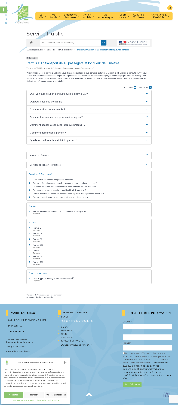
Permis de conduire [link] (65, 50)
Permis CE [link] (37, 233)
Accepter (13, 395)
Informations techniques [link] (17, 351)
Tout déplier (144, 87)
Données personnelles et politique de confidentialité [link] (35, 400)
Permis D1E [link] (38, 262)
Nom (125, 332)
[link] (3, 10)
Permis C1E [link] (38, 245)
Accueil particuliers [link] (35, 50)
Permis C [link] (37, 228)
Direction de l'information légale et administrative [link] (45, 295)
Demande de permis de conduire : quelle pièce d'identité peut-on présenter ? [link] (65, 187)
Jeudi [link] (64, 334)
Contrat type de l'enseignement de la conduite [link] (52, 278)
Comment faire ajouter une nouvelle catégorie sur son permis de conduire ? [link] (65, 183)
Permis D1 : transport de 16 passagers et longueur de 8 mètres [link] (102, 50)
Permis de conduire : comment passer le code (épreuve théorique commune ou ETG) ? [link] (70, 194)
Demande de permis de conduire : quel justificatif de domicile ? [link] (59, 190)
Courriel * (127, 322)
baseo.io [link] (50, 297)
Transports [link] (50, 50)
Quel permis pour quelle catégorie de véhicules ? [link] (53, 180)
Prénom (127, 343)
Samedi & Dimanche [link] (72, 341)
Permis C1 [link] (37, 239)
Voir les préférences (56, 395)
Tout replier (129, 87)
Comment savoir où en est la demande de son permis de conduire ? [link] (62, 197)
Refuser (34, 395)
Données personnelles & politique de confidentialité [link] (19, 340)
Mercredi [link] (66, 330)
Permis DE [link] (37, 256)
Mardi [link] (64, 327)
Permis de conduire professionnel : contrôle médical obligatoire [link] (59, 211)
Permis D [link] (37, 251)
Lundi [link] (64, 317)
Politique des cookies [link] (16, 346)
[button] (66, 362)
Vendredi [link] (66, 337)
